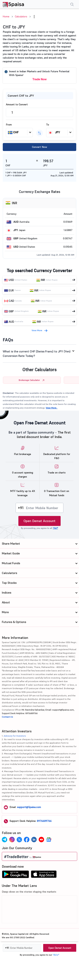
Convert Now (39, 147)
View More (37, 330)
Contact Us (7, 716)
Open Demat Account (39, 521)
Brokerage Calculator (29, 380)
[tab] (39, 353)
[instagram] (12, 839)
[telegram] (4, 839)
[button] (34, 16)
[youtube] (41, 839)
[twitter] (19, 839)
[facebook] (26, 839)
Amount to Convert (17, 104)
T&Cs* (56, 954)
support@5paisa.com (29, 807)
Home (6, 16)
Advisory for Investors (15, 735)
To (47, 124)
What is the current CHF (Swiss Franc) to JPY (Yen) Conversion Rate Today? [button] (37, 353)
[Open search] (72, 4)
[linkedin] (34, 839)
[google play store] (15, 875)
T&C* (55, 528)
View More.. (52, 407)
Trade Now (39, 79)
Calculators (21, 16)
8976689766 (44, 821)
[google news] (48, 839)
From (9, 124)
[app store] (44, 875)
